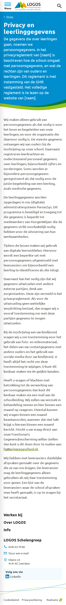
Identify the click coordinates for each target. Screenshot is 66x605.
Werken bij (13, 514)
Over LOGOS (15, 522)
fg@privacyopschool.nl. (21, 449)
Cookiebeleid (11, 599)
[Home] (27, 5)
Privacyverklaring (32, 599)
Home (9, 16)
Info (7, 529)
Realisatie (52, 599)
